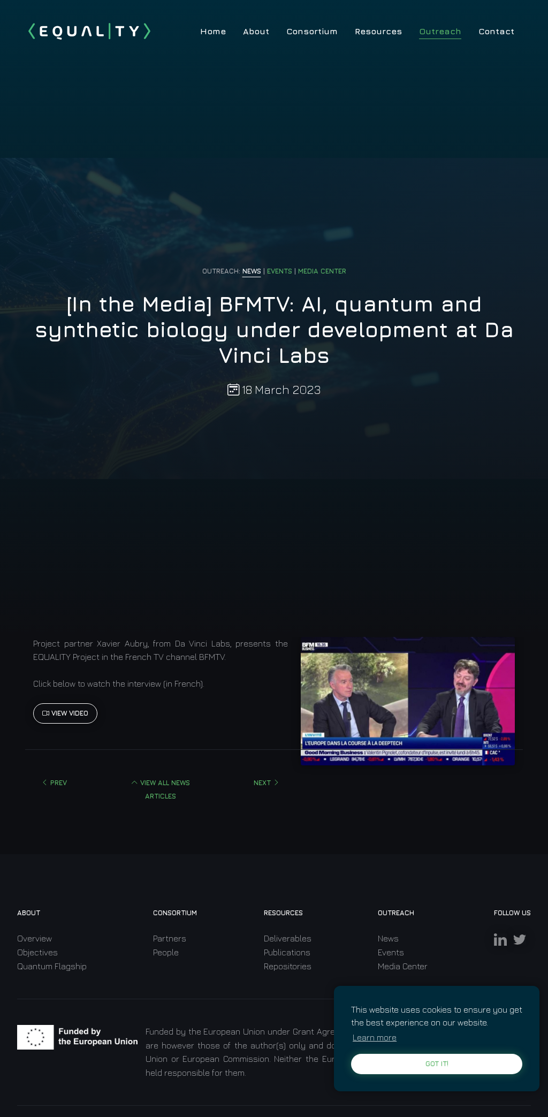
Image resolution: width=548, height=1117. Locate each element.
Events (391, 952)
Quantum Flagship (52, 966)
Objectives (37, 952)
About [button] (256, 31)
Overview (34, 938)
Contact (496, 31)
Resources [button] (378, 31)
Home (213, 31)
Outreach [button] (440, 31)
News (388, 938)
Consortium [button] (312, 31)
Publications (287, 952)
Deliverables (287, 938)
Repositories (287, 966)
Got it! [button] (436, 1064)
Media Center (403, 966)
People (166, 952)
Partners (169, 938)
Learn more (375, 1037)
